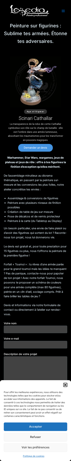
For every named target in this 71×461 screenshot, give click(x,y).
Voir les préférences (35, 447)
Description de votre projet (20, 354)
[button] (65, 385)
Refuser (35, 437)
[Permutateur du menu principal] (63, 11)
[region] (35, 104)
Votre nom (10, 323)
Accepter (35, 426)
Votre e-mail (11, 338)
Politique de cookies (33, 456)
